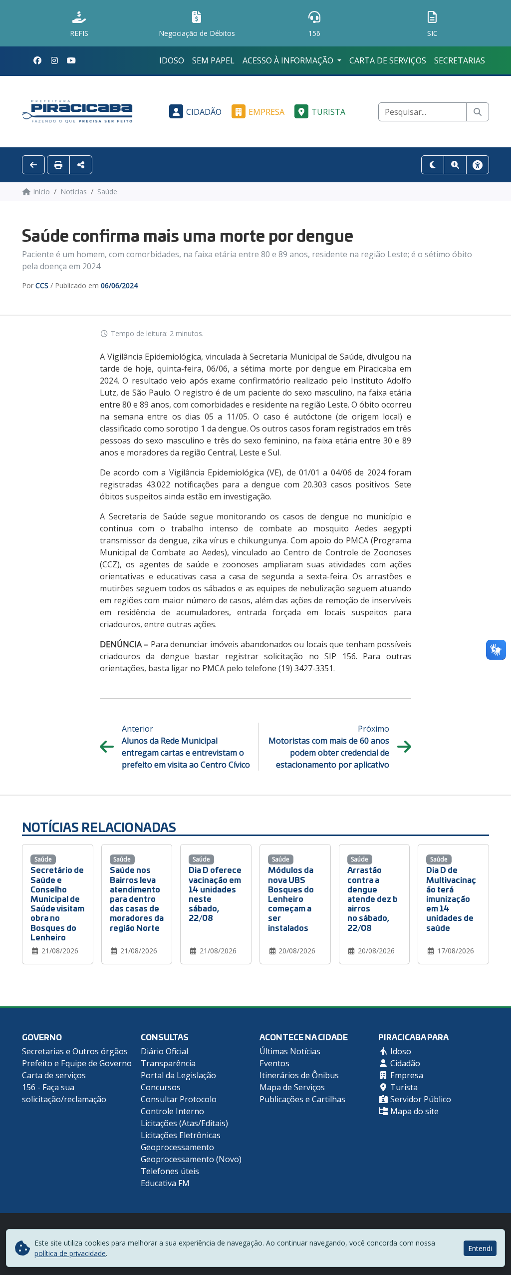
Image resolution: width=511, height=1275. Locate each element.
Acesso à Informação (289, 60)
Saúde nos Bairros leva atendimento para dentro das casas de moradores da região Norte (137, 897)
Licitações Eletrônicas (181, 1135)
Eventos (274, 1063)
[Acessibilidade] (477, 164)
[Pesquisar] (477, 111)
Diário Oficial (164, 1051)
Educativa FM (165, 1183)
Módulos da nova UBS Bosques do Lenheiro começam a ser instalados (291, 897)
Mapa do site (413, 1111)
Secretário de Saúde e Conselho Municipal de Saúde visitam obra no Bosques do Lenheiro (57, 902)
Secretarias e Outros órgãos (75, 1051)
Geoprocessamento (177, 1147)
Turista (328, 111)
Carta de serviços (387, 60)
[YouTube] (71, 60)
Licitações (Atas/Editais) (184, 1123)
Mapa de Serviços (292, 1087)
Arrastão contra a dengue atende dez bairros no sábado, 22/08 (372, 897)
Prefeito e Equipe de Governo (77, 1063)
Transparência (168, 1063)
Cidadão (204, 111)
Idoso (171, 60)
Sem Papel (213, 60)
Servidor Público (419, 1099)
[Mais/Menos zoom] (455, 164)
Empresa (266, 111)
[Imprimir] (58, 164)
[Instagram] (54, 60)
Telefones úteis (170, 1171)
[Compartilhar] (80, 164)
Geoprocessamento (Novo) (191, 1159)
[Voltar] (33, 164)
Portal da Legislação (178, 1075)
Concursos (161, 1087)
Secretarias (459, 60)
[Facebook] (37, 60)
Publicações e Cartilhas (302, 1099)
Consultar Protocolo (179, 1099)
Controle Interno (172, 1111)
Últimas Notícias (289, 1051)
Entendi (480, 1248)
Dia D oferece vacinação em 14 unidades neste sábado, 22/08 (215, 893)
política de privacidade (70, 1253)
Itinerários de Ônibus (299, 1075)
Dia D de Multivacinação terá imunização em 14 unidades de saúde (451, 897)
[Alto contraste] (432, 164)
